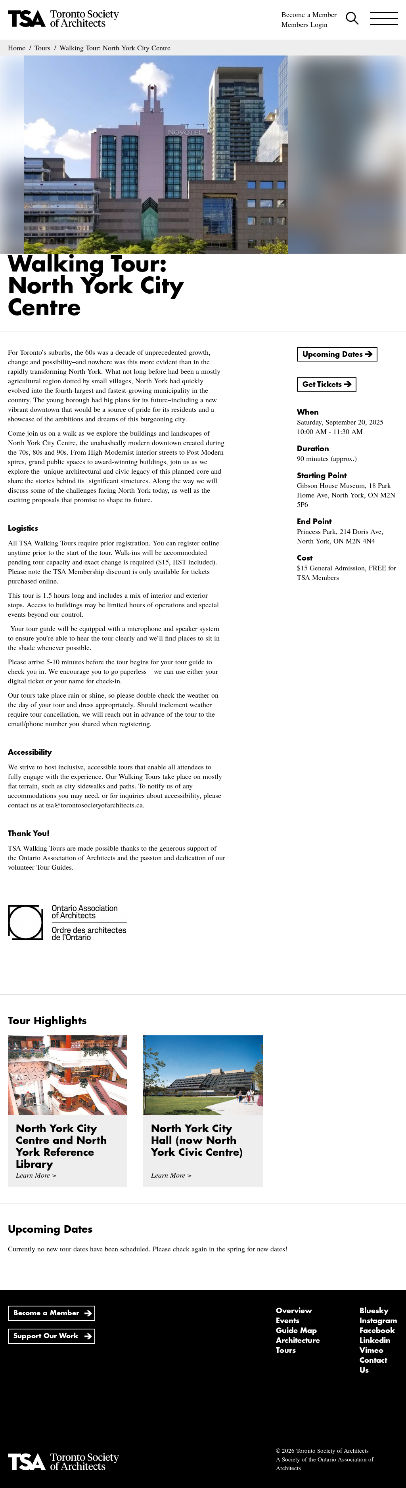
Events (287, 1320)
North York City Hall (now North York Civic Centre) (197, 1140)
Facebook (377, 1330)
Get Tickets (322, 384)
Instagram (378, 1320)
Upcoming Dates (333, 354)
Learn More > (36, 1175)
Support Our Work (46, 1336)
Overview (294, 1310)
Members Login (304, 24)
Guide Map (296, 1330)
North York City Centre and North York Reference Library (61, 1146)
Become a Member (309, 14)
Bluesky (374, 1310)
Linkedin (375, 1340)
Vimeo (371, 1350)
